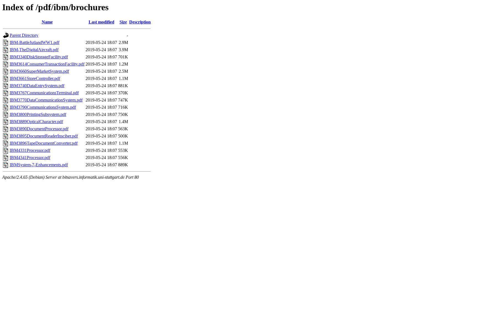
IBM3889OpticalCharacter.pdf (36, 121)
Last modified (101, 22)
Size (123, 22)
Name (47, 22)
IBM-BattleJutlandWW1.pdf (34, 42)
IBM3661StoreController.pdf (35, 78)
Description (140, 22)
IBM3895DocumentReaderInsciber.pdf (44, 136)
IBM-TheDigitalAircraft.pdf (34, 49)
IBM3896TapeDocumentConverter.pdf (44, 143)
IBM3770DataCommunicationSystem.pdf (46, 100)
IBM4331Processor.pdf (30, 150)
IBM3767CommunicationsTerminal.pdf (44, 92)
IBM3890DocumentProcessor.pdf (39, 128)
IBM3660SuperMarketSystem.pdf (39, 71)
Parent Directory (24, 35)
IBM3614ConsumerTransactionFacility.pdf (47, 64)
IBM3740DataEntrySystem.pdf (37, 85)
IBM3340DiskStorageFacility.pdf (39, 56)
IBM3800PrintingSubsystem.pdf (38, 114)
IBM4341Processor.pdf (30, 157)
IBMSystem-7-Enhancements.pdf (39, 164)
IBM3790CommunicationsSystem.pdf (43, 107)
